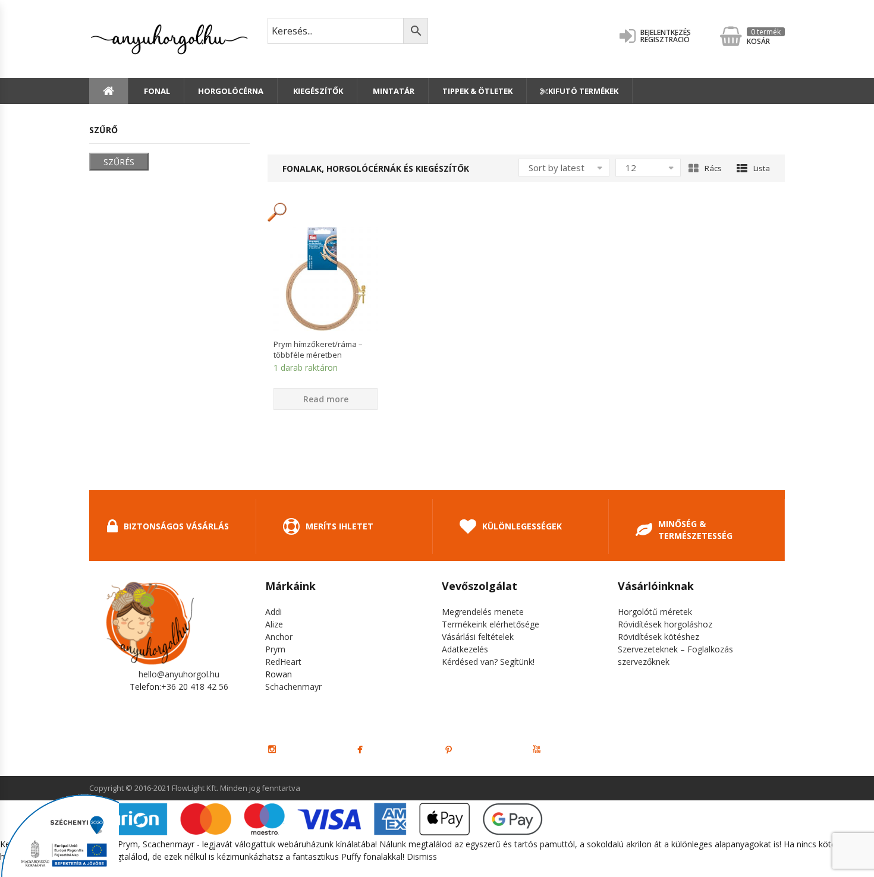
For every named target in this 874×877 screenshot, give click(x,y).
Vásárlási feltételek (478, 636)
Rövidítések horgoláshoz (665, 624)
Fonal (156, 91)
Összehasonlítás (326, 352)
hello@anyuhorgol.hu (179, 674)
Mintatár (392, 91)
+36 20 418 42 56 (194, 686)
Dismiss (422, 856)
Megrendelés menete (483, 611)
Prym (275, 649)
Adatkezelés (465, 649)
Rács (713, 168)
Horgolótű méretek (655, 611)
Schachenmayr (293, 686)
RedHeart (283, 661)
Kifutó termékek (583, 91)
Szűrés (118, 162)
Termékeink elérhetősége (490, 624)
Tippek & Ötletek (477, 91)
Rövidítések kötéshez (658, 636)
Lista (761, 168)
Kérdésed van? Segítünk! (488, 661)
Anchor (279, 636)
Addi (273, 611)
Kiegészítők (317, 91)
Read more (325, 399)
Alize (274, 624)
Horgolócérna (230, 91)
